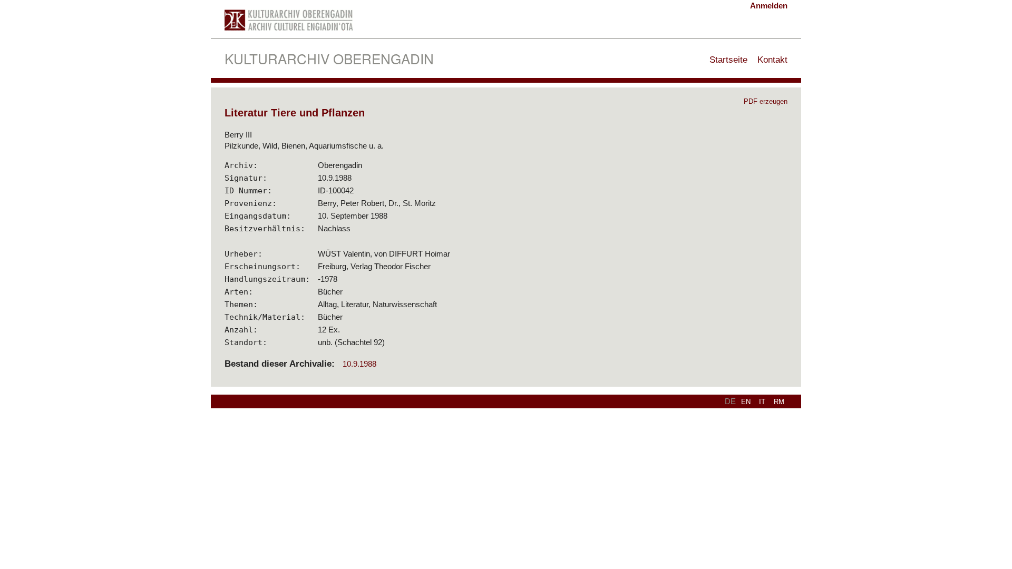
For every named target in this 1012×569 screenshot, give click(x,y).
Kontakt (772, 59)
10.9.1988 (359, 363)
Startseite (728, 59)
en (746, 402)
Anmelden (768, 5)
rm (779, 402)
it (762, 402)
